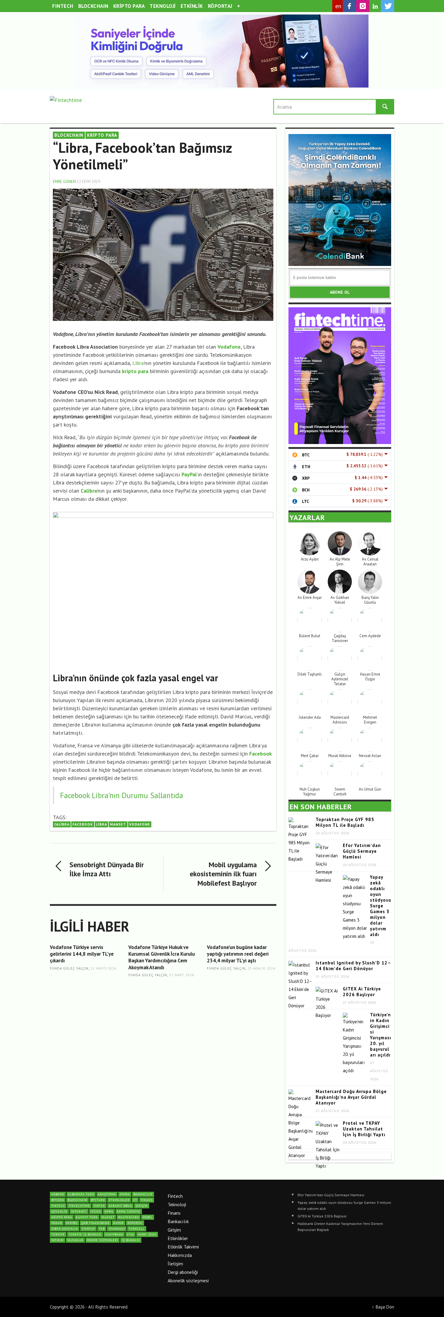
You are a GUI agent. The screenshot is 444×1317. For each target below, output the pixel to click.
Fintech (175, 1196)
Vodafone (139, 824)
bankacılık (143, 1194)
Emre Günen (64, 181)
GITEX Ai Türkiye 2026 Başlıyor (362, 991)
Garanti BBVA (120, 1206)
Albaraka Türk (81, 1194)
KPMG (109, 1211)
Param (56, 1223)
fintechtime (79, 1206)
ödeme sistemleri (102, 1240)
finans (147, 1200)
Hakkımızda (180, 1255)
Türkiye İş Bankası (85, 1234)
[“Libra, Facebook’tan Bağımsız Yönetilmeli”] (163, 254)
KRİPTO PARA (102, 135)
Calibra (61, 824)
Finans (174, 1213)
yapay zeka (147, 1234)
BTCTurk (98, 1200)
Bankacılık (178, 1221)
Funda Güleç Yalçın (69, 968)
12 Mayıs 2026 (103, 968)
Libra (138, 363)
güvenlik (59, 1211)
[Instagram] (362, 6)
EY (135, 1200)
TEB (102, 1229)
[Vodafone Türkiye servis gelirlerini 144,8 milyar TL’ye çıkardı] (84, 988)
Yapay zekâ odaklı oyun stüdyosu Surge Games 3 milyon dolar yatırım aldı (380, 905)
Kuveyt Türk (87, 1217)
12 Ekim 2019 (88, 181)
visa (130, 1234)
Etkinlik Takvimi (183, 1247)
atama (125, 1194)
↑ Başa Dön (383, 1307)
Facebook (82, 824)
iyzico (96, 1211)
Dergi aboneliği (183, 1272)
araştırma (107, 1194)
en (338, 6)
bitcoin (57, 1200)
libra (101, 824)
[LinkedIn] (375, 6)
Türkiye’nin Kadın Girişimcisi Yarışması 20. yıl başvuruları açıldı (380, 1035)
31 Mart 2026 (181, 975)
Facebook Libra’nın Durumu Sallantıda (121, 795)
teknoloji (116, 1229)
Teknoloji (177, 1204)
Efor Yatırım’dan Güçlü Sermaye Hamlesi (362, 851)
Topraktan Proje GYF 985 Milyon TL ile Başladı (345, 822)
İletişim (175, 1264)
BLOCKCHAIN (68, 135)
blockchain (77, 1200)
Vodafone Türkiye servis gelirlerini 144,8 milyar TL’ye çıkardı (82, 954)
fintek (99, 1206)
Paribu (72, 1223)
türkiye (58, 1234)
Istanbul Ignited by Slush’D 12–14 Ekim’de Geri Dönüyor (353, 965)
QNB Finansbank (95, 1223)
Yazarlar (75, 1240)
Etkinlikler (178, 1238)
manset (118, 824)
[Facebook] (349, 6)
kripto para (61, 1217)
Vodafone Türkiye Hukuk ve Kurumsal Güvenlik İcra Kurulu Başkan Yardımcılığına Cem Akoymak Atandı (161, 957)
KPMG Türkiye (128, 1211)
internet (79, 1211)
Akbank (57, 1194)
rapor (118, 1223)
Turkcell (137, 1229)
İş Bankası (131, 1240)
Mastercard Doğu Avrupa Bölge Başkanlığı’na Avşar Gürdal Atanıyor (351, 1097)
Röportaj (135, 1223)
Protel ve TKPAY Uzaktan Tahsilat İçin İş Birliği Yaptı (364, 1128)
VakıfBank (114, 1234)
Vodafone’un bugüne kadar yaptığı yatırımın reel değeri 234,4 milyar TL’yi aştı (238, 954)
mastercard (128, 1217)
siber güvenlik (64, 1229)
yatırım (57, 1240)
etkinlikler (119, 1200)
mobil (148, 1217)
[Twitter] (387, 6)
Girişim (174, 1230)
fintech (58, 1206)
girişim (142, 1206)
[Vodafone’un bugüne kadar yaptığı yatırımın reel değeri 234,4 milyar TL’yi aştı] (241, 988)
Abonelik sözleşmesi (188, 1280)
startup (88, 1229)
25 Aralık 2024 (261, 968)
